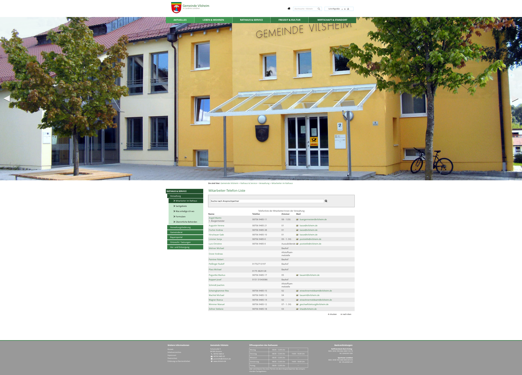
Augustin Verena (216, 225)
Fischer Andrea (216, 230)
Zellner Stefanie (216, 309)
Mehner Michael (216, 248)
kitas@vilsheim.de (308, 309)
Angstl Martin (215, 217)
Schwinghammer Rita (219, 290)
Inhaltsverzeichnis (174, 352)
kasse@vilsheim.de (308, 225)
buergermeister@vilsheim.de (313, 219)
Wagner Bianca (216, 299)
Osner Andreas (216, 253)
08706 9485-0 (218, 354)
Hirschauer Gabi (216, 234)
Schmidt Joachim (216, 285)
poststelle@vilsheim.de (310, 239)
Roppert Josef (215, 279)
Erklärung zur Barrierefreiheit (179, 361)
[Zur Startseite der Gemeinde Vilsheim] (289, 8)
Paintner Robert (216, 259)
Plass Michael (215, 269)
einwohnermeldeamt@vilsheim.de (316, 290)
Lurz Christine (215, 243)
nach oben (347, 314)
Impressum (172, 355)
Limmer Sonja (215, 239)
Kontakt (170, 349)
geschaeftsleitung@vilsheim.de (314, 304)
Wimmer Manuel (217, 304)
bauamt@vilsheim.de (309, 275)
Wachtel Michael (216, 295)
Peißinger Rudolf (216, 263)
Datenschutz (172, 358)
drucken (333, 314)
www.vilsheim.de (219, 361)
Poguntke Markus (217, 275)
